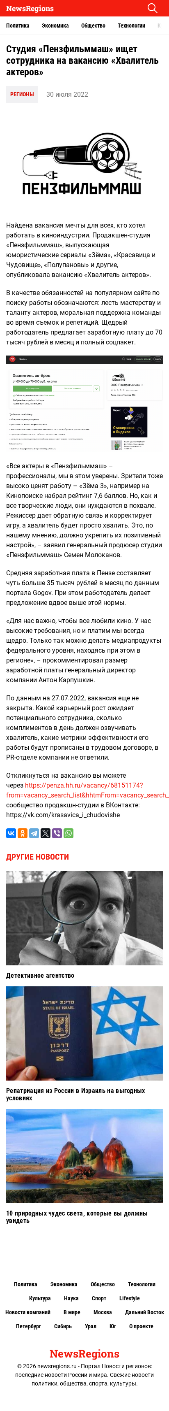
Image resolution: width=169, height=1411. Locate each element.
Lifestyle (129, 1298)
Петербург (28, 1326)
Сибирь (63, 1326)
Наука (71, 1298)
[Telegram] (34, 833)
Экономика (55, 25)
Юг (113, 1326)
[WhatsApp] (68, 833)
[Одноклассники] (22, 833)
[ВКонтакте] (11, 833)
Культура (40, 1298)
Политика (18, 25)
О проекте (141, 1326)
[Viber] (57, 833)
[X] (45, 833)
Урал (90, 1326)
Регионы (22, 94)
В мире (72, 1312)
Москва (103, 1312)
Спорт (99, 1298)
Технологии (131, 25)
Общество (93, 25)
